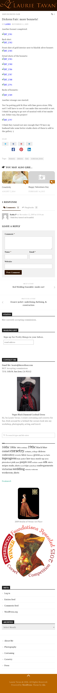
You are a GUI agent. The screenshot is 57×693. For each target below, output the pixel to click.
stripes (5, 465)
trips (26, 465)
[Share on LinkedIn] (29, 147)
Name (8, 252)
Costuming (9, 653)
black (39, 447)
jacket (23, 459)
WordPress (27, 685)
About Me (8, 640)
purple (23, 462)
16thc (6, 447)
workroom (34, 469)
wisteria (28, 469)
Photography (10, 647)
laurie (8, 24)
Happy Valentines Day (38, 187)
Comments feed (11, 605)
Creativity (6, 187)
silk (45, 462)
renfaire (35, 462)
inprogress (9, 458)
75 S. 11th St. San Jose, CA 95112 (16, 371)
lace (28, 458)
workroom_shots (37, 159)
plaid (17, 462)
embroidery (8, 454)
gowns (36, 454)
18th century (22, 447)
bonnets (12, 159)
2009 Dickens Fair (11, 14)
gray (41, 455)
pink (13, 462)
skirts (50, 462)
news (47, 459)
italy (18, 459)
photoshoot (6, 462)
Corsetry (8, 659)
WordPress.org (11, 611)
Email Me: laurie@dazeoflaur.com (17, 365)
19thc (32, 447)
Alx (43, 685)
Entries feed (9, 599)
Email (32, 252)
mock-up (40, 458)
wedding (19, 469)
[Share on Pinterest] (21, 147)
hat (45, 455)
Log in (7, 593)
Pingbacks (31, 207)
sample (40, 462)
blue (45, 447)
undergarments (45, 465)
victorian (7, 469)
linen (33, 459)
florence (30, 455)
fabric (24, 455)
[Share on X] (5, 147)
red (30, 462)
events (18, 455)
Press (6, 665)
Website (8, 261)
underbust (33, 466)
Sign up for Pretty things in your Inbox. (23, 337)
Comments (12, 207)
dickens (20, 159)
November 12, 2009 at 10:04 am (31, 214)
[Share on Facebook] (13, 147)
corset (6, 451)
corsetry (17, 450)
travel (22, 466)
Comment (10, 234)
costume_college (31, 451)
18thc (13, 447)
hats (26, 159)
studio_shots (14, 465)
